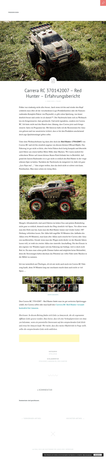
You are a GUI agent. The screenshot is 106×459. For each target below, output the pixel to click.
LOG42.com (60, 449)
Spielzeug (53, 354)
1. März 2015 (49, 101)
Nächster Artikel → (75, 418)
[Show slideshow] (53, 294)
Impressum (69, 449)
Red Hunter (62, 361)
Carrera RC (52, 361)
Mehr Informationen (87, 454)
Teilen (58, 101)
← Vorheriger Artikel (31, 418)
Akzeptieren (98, 455)
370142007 (43, 361)
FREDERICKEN (13, 12)
